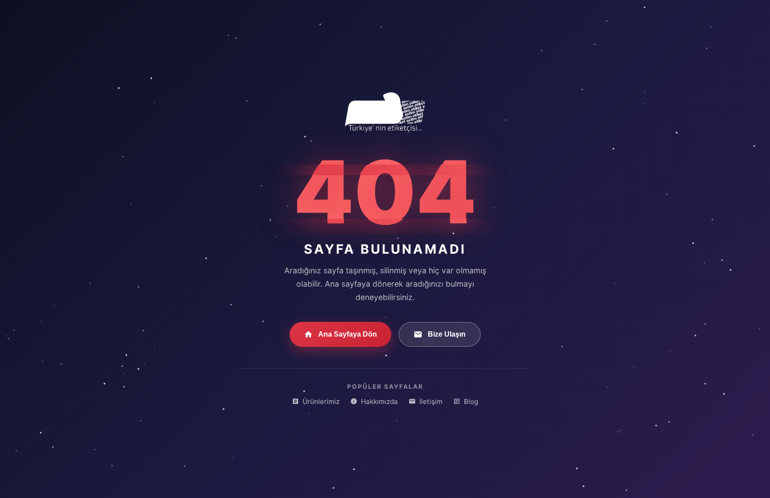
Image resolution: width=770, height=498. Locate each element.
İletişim (430, 401)
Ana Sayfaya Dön (347, 334)
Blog (471, 401)
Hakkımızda (379, 401)
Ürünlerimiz (321, 401)
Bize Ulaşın (447, 334)
